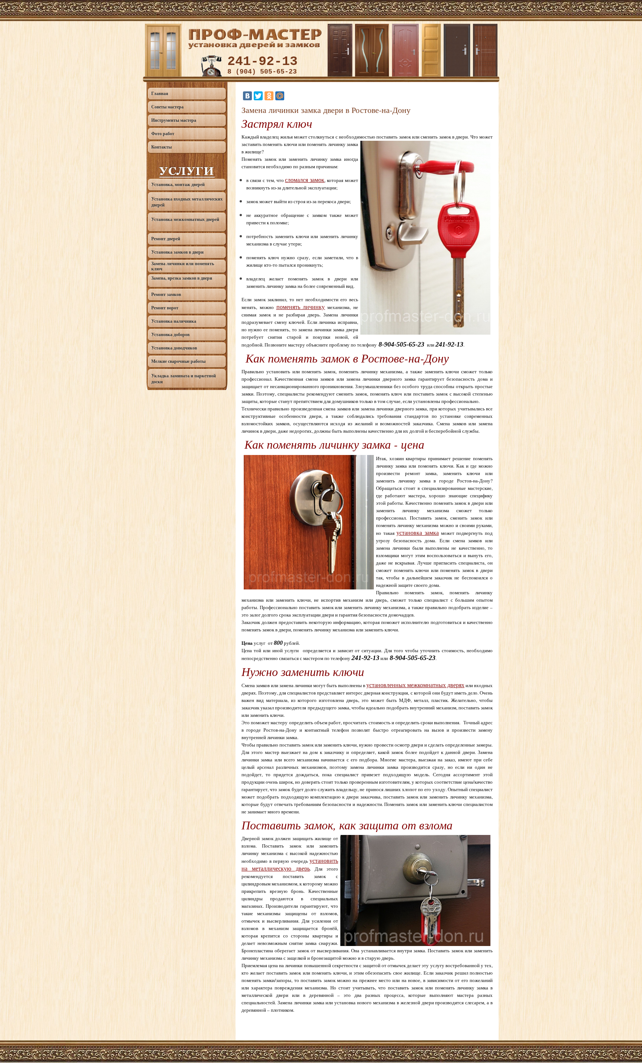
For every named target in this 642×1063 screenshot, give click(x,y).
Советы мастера (167, 107)
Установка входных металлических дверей (187, 202)
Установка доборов (170, 334)
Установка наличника (173, 321)
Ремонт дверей (165, 238)
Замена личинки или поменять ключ (182, 266)
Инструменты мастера (173, 120)
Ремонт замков (166, 294)
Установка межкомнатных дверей (185, 219)
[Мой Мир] (279, 95)
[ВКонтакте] (247, 95)
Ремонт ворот (164, 308)
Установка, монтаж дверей (178, 184)
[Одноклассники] (269, 95)
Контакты (161, 147)
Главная (159, 93)
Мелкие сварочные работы (178, 361)
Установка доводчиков (174, 348)
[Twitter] (258, 95)
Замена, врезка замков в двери (181, 278)
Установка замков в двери (177, 252)
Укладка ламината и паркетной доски (183, 379)
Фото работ (162, 133)
